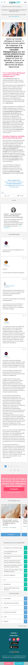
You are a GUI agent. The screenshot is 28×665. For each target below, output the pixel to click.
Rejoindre (14, 489)
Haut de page (23, 626)
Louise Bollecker (15, 16)
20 (14, 470)
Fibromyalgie (7, 598)
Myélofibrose (7, 584)
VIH (5, 579)
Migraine (6, 621)
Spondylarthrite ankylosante (11, 603)
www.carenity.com (9, 656)
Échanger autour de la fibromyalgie (13, 548)
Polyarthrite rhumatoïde (10, 612)
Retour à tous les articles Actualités (12, 6)
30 (18, 470)
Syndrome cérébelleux (9, 575)
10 (10, 470)
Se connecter (19, 663)
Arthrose (6, 607)
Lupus (5, 616)
